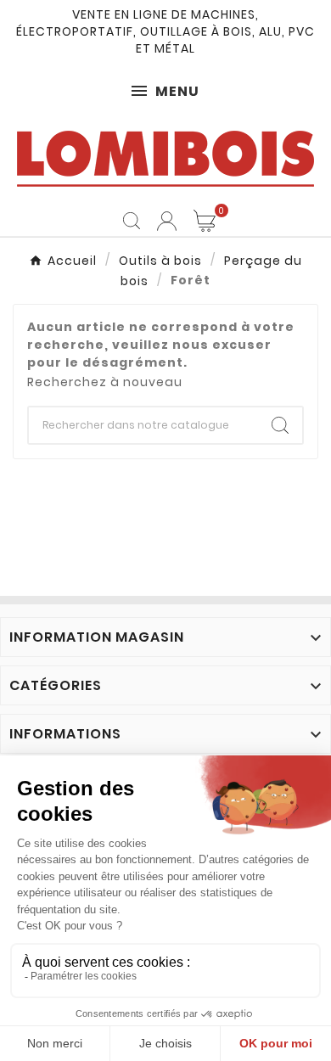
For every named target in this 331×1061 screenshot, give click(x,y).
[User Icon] (167, 221)
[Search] (280, 425)
